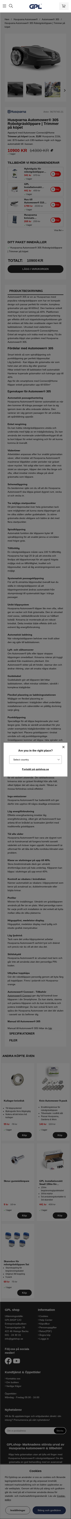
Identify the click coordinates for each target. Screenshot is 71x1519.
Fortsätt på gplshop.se (35, 769)
